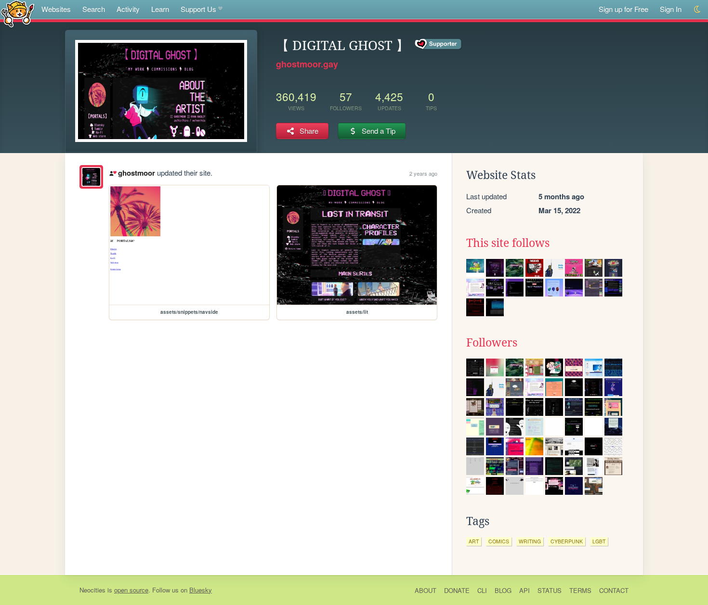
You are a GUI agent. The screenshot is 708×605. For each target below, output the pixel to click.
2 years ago (423, 173)
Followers (491, 342)
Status (550, 590)
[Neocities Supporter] (438, 44)
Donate (457, 590)
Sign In (671, 9)
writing (530, 541)
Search (93, 9)
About (425, 590)
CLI (482, 590)
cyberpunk (567, 541)
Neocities (92, 589)
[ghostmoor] (91, 177)
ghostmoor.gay (307, 64)
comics (498, 541)
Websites (56, 9)
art (474, 541)
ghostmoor (136, 172)
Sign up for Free (623, 9)
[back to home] (17, 13)
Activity (128, 9)
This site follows (508, 243)
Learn (160, 9)
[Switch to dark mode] (697, 9)
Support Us (198, 9)
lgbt (598, 541)
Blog (503, 590)
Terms (580, 590)
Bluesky (200, 589)
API (524, 590)
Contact (614, 590)
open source (131, 589)
